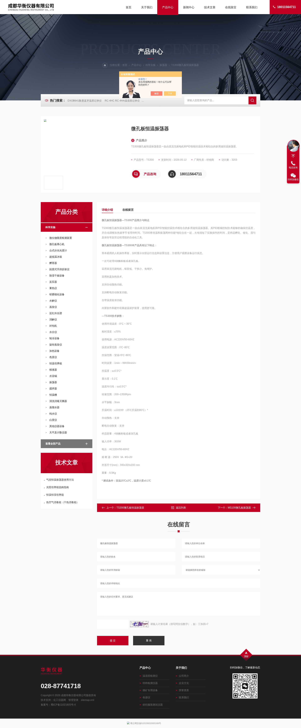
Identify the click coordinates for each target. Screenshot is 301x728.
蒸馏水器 (54, 407)
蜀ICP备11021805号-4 (63, 704)
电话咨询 (293, 167)
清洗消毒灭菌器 (58, 401)
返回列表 (181, 507)
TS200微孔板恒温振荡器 (130, 507)
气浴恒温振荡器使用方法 (60, 479)
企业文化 (184, 683)
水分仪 (53, 332)
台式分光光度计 (58, 250)
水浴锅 (53, 376)
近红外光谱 (55, 313)
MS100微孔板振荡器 (239, 507)
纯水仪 (53, 413)
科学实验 (150, 65)
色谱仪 (146, 697)
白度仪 (53, 420)
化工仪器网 (59, 700)
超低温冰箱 (55, 256)
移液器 (53, 369)
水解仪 (53, 300)
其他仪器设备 (56, 426)
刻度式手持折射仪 (59, 269)
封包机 (53, 325)
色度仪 (53, 357)
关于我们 (146, 7)
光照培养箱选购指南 (57, 487)
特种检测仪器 (150, 683)
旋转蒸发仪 (55, 344)
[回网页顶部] (293, 156)
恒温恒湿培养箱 (55, 494)
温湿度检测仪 (150, 675)
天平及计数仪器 (58, 432)
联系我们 (251, 7)
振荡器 (163, 65)
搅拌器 (53, 388)
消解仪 (53, 319)
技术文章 (209, 7)
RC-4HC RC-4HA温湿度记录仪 (122, 100)
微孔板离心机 (56, 244)
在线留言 (230, 7)
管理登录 (73, 700)
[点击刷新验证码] (139, 624)
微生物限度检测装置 (60, 238)
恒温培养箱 (55, 363)
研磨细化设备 (56, 294)
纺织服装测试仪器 (153, 704)
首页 (128, 7)
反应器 (53, 282)
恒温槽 (53, 394)
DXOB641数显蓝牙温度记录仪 (85, 100)
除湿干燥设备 (56, 275)
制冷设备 (54, 338)
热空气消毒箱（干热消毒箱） (62, 502)
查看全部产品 (53, 443)
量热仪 (53, 288)
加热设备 (54, 351)
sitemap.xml (87, 700)
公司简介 (184, 675)
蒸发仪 (53, 307)
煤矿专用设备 (150, 690)
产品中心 (167, 7)
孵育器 (53, 263)
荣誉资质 (184, 690)
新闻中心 (188, 7)
